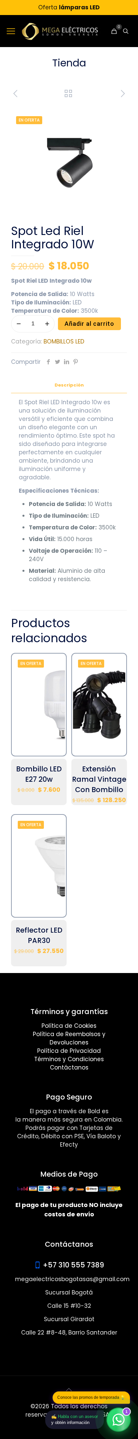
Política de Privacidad (69, 1051)
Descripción (69, 385)
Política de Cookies (69, 1026)
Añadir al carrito (89, 323)
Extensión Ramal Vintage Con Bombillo (99, 779)
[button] (115, 114)
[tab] (69, 385)
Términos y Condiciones (69, 1059)
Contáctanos (69, 1067)
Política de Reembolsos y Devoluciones (69, 1038)
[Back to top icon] (69, 1390)
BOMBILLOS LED (64, 341)
